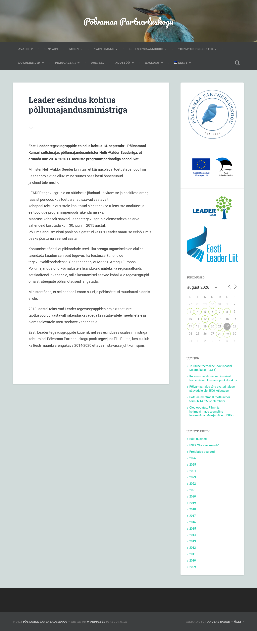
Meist (74, 49)
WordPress (96, 621)
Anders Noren (218, 621)
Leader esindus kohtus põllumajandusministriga (78, 104)
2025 (192, 464)
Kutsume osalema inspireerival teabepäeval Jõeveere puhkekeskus (213, 378)
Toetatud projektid (195, 49)
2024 (192, 471)
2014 (192, 535)
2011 (192, 554)
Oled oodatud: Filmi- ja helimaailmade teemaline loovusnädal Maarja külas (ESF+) (211, 411)
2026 (192, 458)
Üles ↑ (239, 621)
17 (190, 326)
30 (212, 304)
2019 (192, 503)
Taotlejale (104, 49)
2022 (192, 483)
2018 (192, 509)
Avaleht (25, 49)
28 (219, 334)
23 (234, 326)
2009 (192, 567)
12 (205, 319)
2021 (192, 490)
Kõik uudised (198, 439)
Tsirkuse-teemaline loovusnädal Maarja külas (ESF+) (210, 368)
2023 (192, 477)
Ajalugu (152, 62)
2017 (192, 516)
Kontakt (51, 49)
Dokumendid (29, 62)
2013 (192, 541)
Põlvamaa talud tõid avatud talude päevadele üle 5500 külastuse (212, 388)
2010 (192, 560)
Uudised (98, 62)
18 (197, 326)
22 (227, 326)
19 (205, 326)
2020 (192, 496)
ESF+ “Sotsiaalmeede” (204, 445)
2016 (192, 522)
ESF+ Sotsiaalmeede (146, 49)
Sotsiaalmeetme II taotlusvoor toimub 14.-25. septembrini (209, 399)
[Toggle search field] (237, 63)
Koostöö (122, 62)
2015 (192, 528)
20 (212, 326)
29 (227, 334)
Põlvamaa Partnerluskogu (128, 21)
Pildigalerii (65, 62)
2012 (192, 547)
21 (219, 326)
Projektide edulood (202, 452)
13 (212, 319)
